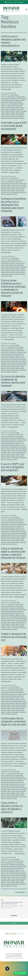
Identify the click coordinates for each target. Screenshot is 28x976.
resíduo (3, 112)
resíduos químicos (15, 114)
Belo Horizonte (11, 96)
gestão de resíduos (20, 100)
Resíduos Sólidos (20, 190)
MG (7, 107)
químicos (18, 111)
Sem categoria (14, 95)
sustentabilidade (19, 116)
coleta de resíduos (9, 348)
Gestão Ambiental (10, 100)
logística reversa (15, 105)
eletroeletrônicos (5, 98)
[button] (26, 9)
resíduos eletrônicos (10, 112)
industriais (3, 103)
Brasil (22, 347)
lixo (6, 105)
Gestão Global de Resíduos (15, 102)
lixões (9, 105)
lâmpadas (21, 103)
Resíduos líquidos (20, 112)
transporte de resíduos (6, 118)
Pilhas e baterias (10, 183)
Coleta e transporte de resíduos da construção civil (14, 636)
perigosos (17, 107)
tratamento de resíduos (18, 118)
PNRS (7, 109)
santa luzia (7, 116)
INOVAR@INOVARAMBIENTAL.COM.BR (7, 907)
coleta (2, 348)
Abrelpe (10, 259)
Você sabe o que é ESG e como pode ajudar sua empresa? (14, 125)
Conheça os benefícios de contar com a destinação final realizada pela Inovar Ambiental (13, 204)
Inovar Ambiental (14, 103)
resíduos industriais (5, 188)
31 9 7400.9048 (19, 2)
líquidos (3, 105)
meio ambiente (13, 359)
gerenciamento (13, 98)
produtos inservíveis (10, 111)
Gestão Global (4, 102)
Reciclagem (23, 111)
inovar (8, 103)
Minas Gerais (11, 107)
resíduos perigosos (5, 114)
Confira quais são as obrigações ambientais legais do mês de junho (13, 721)
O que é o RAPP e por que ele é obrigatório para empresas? (13, 467)
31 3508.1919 (10, 2)
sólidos (13, 116)
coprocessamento (20, 96)
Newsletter (14, 915)
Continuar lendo (6, 89)
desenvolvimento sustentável (8, 350)
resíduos (13, 187)
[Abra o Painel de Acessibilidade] (7, 969)
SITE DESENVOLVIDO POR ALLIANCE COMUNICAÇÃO (14, 958)
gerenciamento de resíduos (15, 352)
